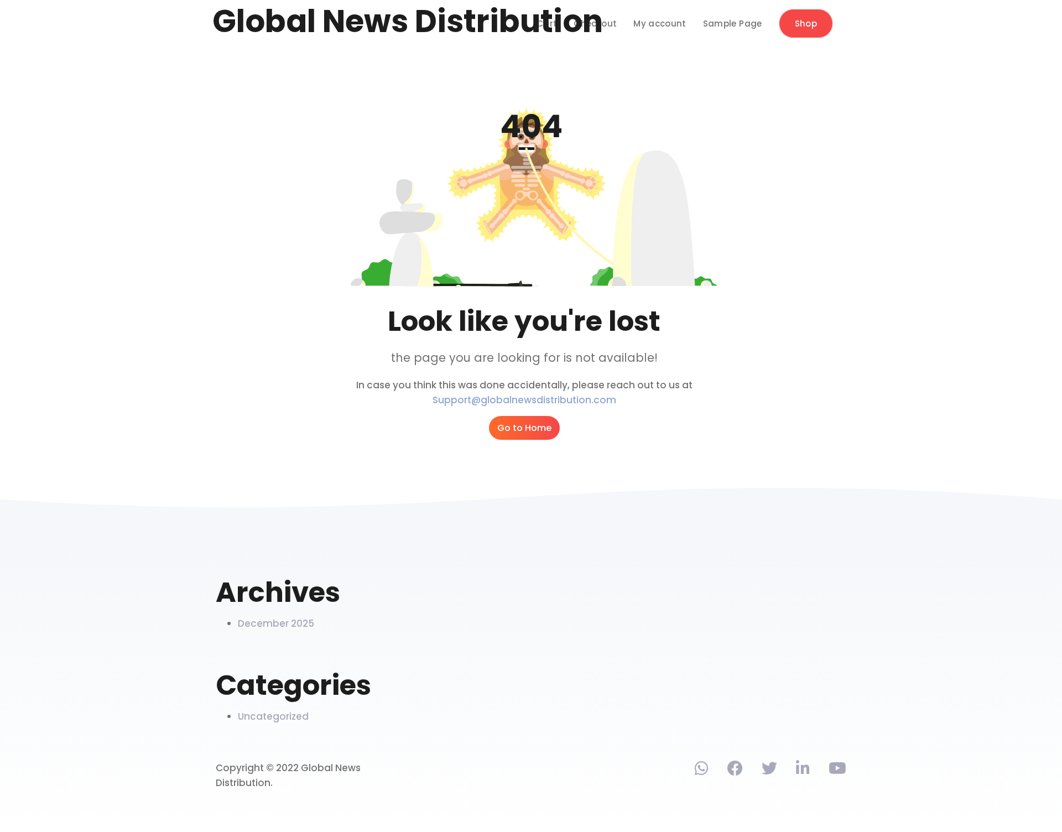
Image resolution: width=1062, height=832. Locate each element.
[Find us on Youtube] (837, 770)
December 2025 (276, 623)
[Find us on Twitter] (769, 770)
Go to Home (524, 428)
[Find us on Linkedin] (803, 770)
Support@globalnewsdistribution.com (524, 400)
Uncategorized (273, 716)
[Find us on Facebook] (735, 770)
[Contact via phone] (702, 770)
